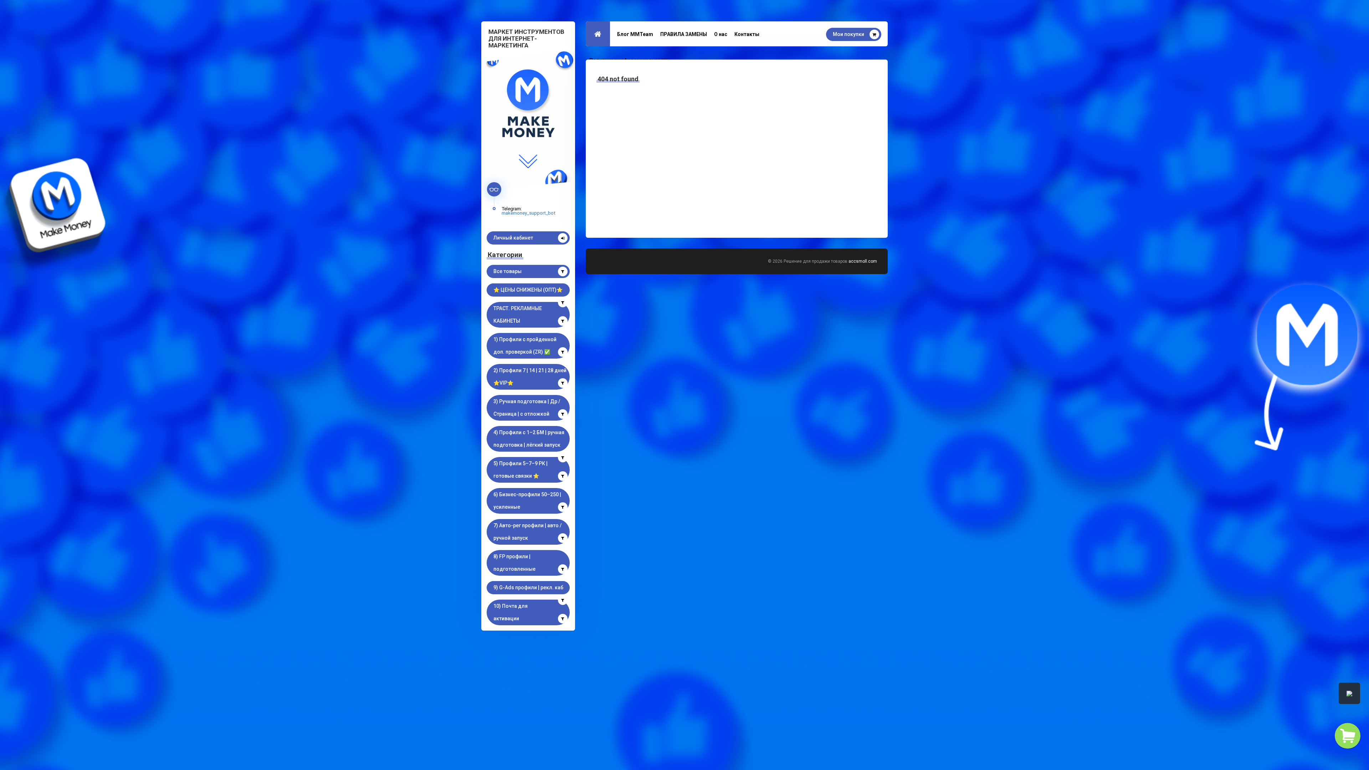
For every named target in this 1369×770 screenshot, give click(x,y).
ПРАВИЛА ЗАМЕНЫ (683, 34)
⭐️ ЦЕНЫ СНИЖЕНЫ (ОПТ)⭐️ (528, 290)
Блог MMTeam (635, 34)
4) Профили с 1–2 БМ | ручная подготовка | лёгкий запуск (528, 439)
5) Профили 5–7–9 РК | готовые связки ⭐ (520, 470)
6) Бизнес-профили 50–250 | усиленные (527, 501)
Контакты (746, 34)
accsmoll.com (862, 261)
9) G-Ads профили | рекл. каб (528, 587)
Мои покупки (848, 34)
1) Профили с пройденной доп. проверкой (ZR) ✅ (525, 346)
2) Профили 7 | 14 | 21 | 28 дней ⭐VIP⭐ (529, 377)
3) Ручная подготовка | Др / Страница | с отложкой (526, 408)
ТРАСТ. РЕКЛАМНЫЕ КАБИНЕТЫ (517, 315)
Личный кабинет (513, 238)
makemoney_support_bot (528, 213)
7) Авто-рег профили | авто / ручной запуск (527, 532)
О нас (720, 34)
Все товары (507, 271)
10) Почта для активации (510, 612)
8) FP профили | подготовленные (514, 563)
